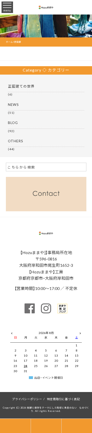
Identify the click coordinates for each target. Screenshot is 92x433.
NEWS (13, 104)
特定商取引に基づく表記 (63, 399)
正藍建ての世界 (21, 86)
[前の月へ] (11, 332)
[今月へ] (25, 328)
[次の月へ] (80, 332)
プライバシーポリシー (27, 399)
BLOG (13, 122)
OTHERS (15, 140)
